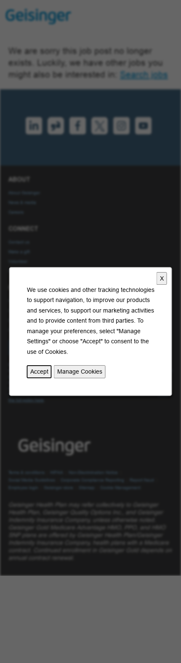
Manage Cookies (79, 371)
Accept (39, 371)
